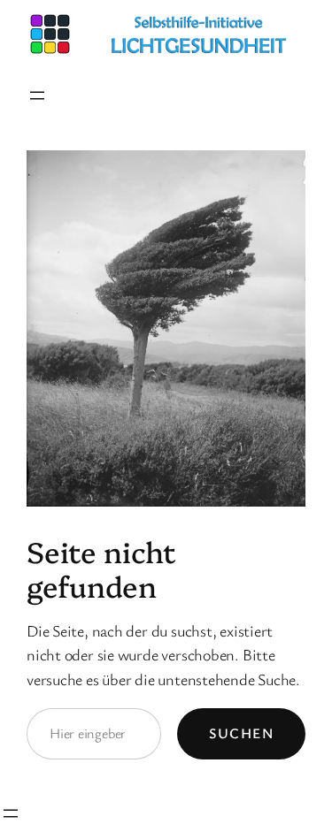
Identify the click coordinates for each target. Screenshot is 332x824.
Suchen (241, 733)
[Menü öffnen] (37, 95)
